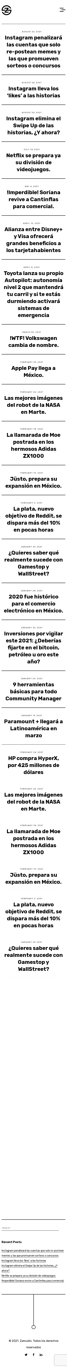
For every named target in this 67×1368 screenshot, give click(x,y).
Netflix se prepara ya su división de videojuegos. (33, 162)
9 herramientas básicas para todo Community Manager (33, 691)
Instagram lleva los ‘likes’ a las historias (24, 1260)
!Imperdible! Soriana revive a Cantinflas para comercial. (33, 199)
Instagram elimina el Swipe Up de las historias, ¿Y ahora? (33, 125)
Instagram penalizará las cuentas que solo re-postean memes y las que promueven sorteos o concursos (33, 51)
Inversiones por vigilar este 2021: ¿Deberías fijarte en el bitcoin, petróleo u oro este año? (33, 647)
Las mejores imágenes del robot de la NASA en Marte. (33, 405)
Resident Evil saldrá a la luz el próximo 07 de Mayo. (33, 1098)
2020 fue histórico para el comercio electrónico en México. (33, 603)
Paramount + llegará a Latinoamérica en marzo (33, 728)
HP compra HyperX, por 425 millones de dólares (33, 765)
